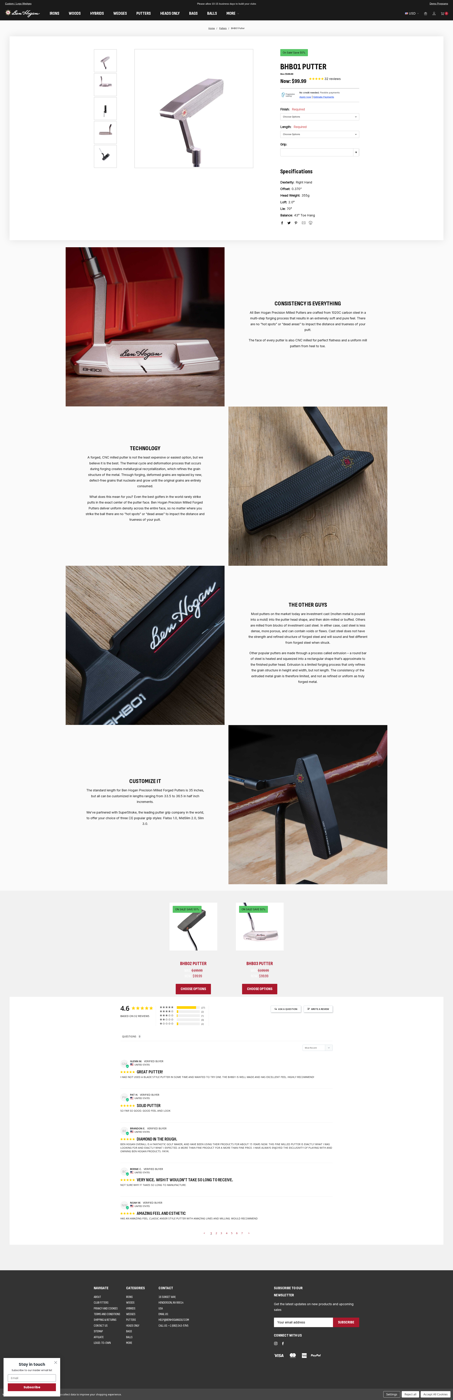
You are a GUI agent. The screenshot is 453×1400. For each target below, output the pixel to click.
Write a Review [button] (320, 1009)
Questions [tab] (129, 1036)
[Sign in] (431, 13)
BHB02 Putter (193, 963)
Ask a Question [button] (287, 1009)
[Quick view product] (210, 910)
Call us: (173, 1326)
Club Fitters (101, 1302)
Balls (212, 13)
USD (412, 13)
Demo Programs (439, 3)
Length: (293, 127)
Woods (75, 13)
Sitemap (98, 1331)
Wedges (120, 13)
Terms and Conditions (107, 1314)
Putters (143, 13)
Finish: (292, 109)
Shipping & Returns (105, 1320)
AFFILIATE (99, 1337)
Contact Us (101, 1326)
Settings (391, 1394)
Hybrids (97, 13)
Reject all (410, 1394)
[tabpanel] (193, 948)
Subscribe (32, 1387)
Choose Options (193, 989)
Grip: (283, 144)
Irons (54, 13)
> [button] (249, 1233)
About (97, 1297)
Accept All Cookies (435, 1394)
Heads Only (170, 13)
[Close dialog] (56, 1362)
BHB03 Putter (259, 963)
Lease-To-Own (102, 1343)
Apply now (305, 97)
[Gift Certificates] (423, 13)
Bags (193, 13)
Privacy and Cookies (106, 1308)
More (231, 13)
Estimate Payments (323, 97)
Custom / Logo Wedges (18, 3)
